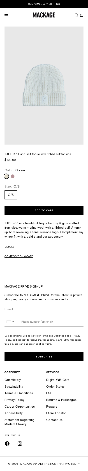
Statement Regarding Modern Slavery (20, 422)
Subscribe (44, 356)
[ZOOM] (79, 140)
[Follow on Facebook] (7, 443)
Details (10, 246)
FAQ (49, 393)
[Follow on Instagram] (20, 443)
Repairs (51, 406)
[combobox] (12, 322)
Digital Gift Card (57, 380)
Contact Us (54, 420)
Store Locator (56, 413)
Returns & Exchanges (61, 400)
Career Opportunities (20, 406)
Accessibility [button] (14, 413)
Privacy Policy (14, 400)
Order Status (55, 386)
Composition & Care (19, 256)
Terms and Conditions (54, 335)
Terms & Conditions (19, 393)
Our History (13, 380)
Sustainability (14, 386)
